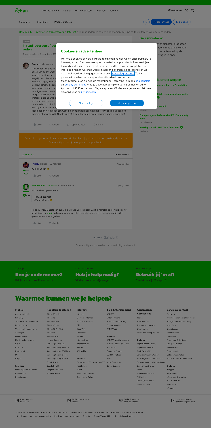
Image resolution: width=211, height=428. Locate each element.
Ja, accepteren (127, 103)
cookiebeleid (142, 80)
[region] (106, 76)
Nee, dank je (86, 103)
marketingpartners (123, 73)
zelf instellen (88, 91)
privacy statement (75, 84)
